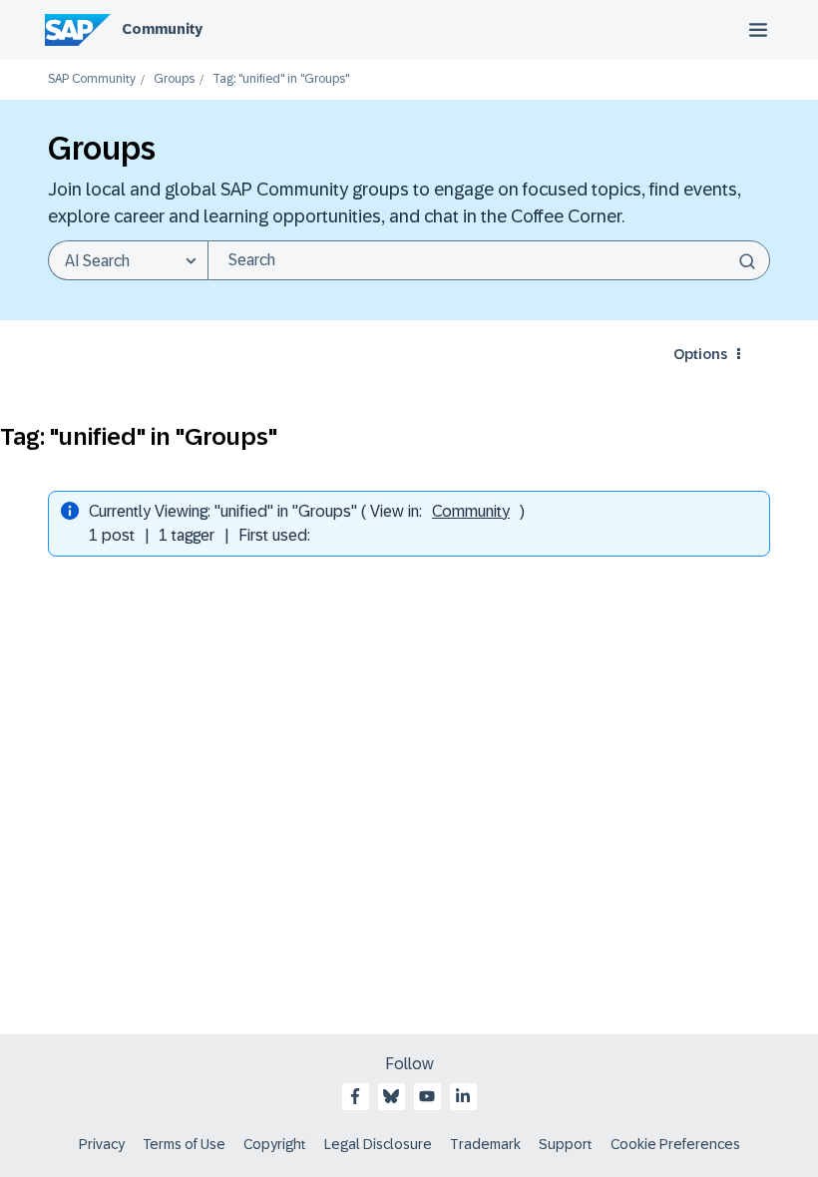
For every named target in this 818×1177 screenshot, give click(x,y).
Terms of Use (184, 1144)
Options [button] (700, 354)
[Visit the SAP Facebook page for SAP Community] (355, 1096)
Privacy (102, 1144)
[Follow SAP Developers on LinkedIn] (463, 1096)
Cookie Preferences (675, 1144)
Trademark (485, 1144)
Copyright (274, 1144)
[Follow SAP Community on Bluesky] (391, 1096)
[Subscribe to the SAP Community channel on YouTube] (427, 1096)
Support (566, 1144)
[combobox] (488, 260)
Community (162, 29)
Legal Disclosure (378, 1144)
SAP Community (92, 79)
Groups (174, 79)
